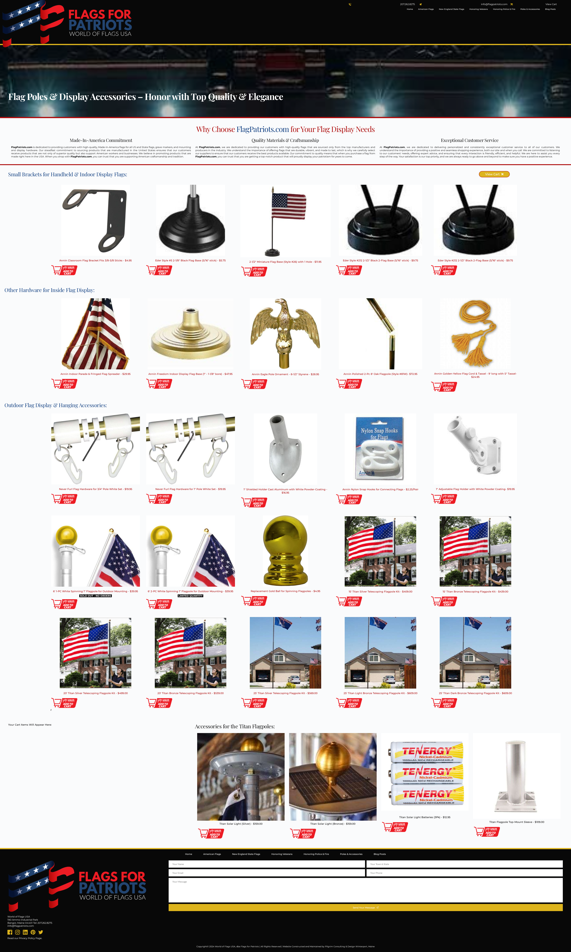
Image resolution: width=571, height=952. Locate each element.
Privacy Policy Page (30, 938)
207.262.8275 (407, 4)
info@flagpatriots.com (494, 4)
